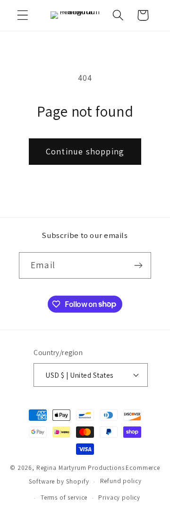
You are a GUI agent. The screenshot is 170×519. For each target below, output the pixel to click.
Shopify (77, 481)
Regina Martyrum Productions (80, 468)
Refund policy (121, 481)
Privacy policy (119, 497)
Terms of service (64, 497)
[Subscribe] (138, 265)
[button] (22, 15)
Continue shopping (85, 151)
